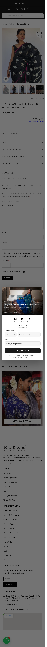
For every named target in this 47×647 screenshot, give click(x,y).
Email (6, 339)
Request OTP (23, 351)
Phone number (10, 330)
